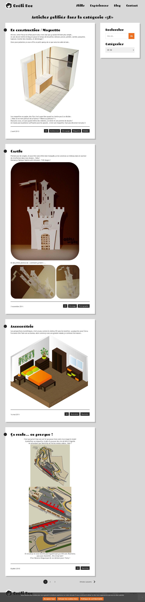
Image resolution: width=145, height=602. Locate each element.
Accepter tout (49, 599)
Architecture (54, 131)
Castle (17, 151)
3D (46, 131)
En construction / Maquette (35, 30)
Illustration (74, 414)
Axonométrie (22, 326)
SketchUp (85, 568)
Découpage (66, 131)
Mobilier (86, 131)
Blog (117, 5)
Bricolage (72, 306)
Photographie (84, 306)
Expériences (99, 5)
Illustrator (85, 414)
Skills (80, 5)
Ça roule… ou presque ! (32, 434)
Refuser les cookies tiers (67, 599)
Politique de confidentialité (91, 599)
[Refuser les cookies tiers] (142, 597)
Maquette (76, 131)
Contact (132, 5)
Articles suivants (86, 581)
